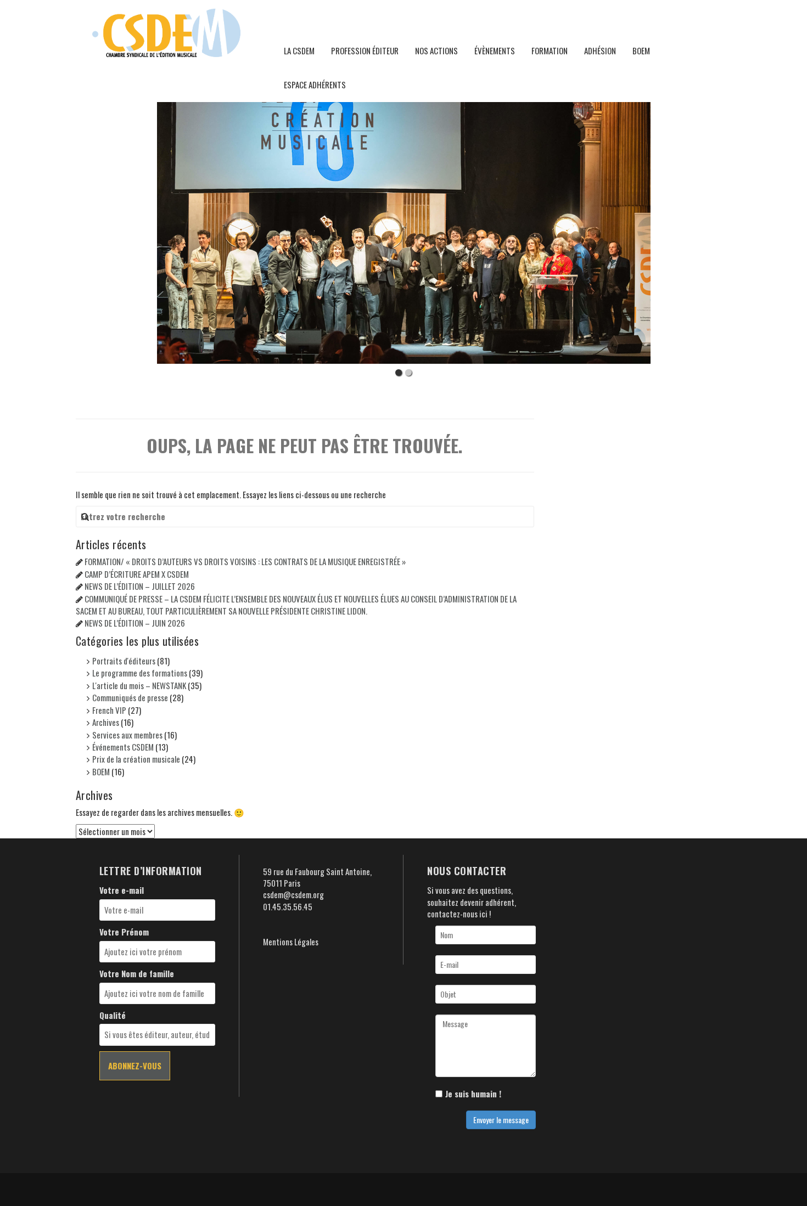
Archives (105, 722)
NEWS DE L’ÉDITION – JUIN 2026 (135, 623)
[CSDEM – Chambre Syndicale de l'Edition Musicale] (166, 31)
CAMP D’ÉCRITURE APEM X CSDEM (137, 574)
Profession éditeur (365, 50)
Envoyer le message (501, 1119)
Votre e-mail (121, 890)
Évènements (494, 50)
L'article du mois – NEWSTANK (139, 685)
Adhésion (600, 50)
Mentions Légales (290, 942)
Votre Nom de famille (136, 973)
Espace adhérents (315, 84)
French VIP (109, 710)
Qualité (112, 1015)
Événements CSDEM (123, 747)
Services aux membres (127, 735)
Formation (549, 50)
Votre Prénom (124, 932)
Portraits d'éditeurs (123, 661)
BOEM (641, 50)
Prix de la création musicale (136, 759)
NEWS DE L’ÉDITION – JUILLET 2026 (140, 586)
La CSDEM (299, 50)
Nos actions (436, 50)
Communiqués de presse (130, 697)
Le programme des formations (139, 673)
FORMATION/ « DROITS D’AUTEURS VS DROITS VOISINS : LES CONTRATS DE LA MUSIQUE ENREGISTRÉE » (245, 561)
